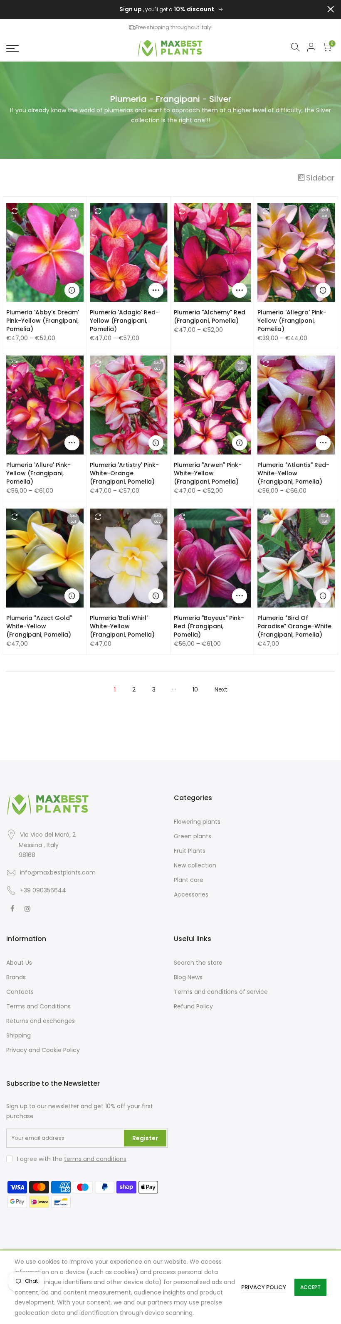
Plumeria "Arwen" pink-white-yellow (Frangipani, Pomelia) (208, 473)
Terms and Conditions (38, 1006)
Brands (16, 977)
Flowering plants (197, 822)
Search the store (198, 962)
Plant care (188, 880)
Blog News (188, 977)
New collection (195, 865)
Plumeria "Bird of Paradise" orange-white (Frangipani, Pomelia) (294, 626)
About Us (19, 962)
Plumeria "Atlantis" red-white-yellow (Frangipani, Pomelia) (293, 473)
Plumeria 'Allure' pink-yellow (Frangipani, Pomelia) (38, 473)
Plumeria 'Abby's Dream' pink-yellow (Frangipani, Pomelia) (42, 320)
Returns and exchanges (40, 1021)
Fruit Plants (189, 851)
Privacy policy (263, 1287)
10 (195, 689)
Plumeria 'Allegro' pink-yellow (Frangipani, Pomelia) (291, 320)
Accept (310, 1287)
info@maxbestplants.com (58, 872)
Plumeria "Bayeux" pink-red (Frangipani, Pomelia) (209, 626)
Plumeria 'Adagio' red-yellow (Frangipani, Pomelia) (124, 320)
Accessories (191, 894)
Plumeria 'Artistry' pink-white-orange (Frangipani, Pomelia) (124, 473)
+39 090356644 (43, 890)
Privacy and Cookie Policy (43, 1050)
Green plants (192, 836)
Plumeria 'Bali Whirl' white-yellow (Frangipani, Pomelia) (122, 626)
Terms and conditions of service (221, 992)
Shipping (18, 1035)
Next (221, 689)
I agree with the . (72, 1159)
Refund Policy (193, 1006)
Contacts (20, 992)
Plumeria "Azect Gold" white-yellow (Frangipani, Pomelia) (39, 626)
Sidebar (320, 178)
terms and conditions (95, 1159)
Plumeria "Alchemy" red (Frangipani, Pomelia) (209, 316)
